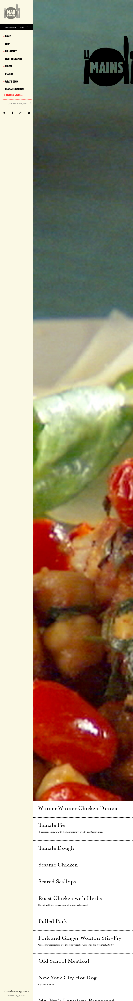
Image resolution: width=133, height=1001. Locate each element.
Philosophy (11, 51)
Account (10, 27)
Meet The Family (13, 59)
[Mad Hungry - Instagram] (20, 113)
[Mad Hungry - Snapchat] (29, 113)
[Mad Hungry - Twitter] (4, 113)
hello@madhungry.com (16, 991)
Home (8, 36)
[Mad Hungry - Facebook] (12, 113)
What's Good (11, 81)
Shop (7, 44)
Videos (8, 66)
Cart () (24, 27)
